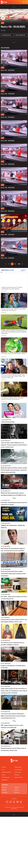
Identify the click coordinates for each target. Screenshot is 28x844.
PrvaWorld (5, 792)
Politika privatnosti (18, 777)
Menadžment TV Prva (6, 772)
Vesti (2, 67)
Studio (3, 774)
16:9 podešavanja (5, 777)
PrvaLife (17, 790)
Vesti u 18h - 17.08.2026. (7, 234)
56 (19, 264)
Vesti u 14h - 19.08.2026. (8, 93)
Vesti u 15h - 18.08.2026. (8, 164)
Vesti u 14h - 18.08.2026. (8, 187)
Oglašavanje (4, 779)
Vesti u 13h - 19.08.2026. (7, 117)
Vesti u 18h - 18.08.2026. (8, 140)
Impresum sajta (18, 767)
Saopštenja (17, 774)
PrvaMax (4, 790)
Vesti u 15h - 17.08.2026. (7, 258)
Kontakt (3, 767)
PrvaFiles (17, 792)
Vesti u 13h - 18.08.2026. (7, 211)
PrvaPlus (4, 787)
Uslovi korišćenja (18, 769)
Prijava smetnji (18, 772)
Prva (3, 769)
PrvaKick (17, 787)
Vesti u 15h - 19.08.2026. (8, 70)
